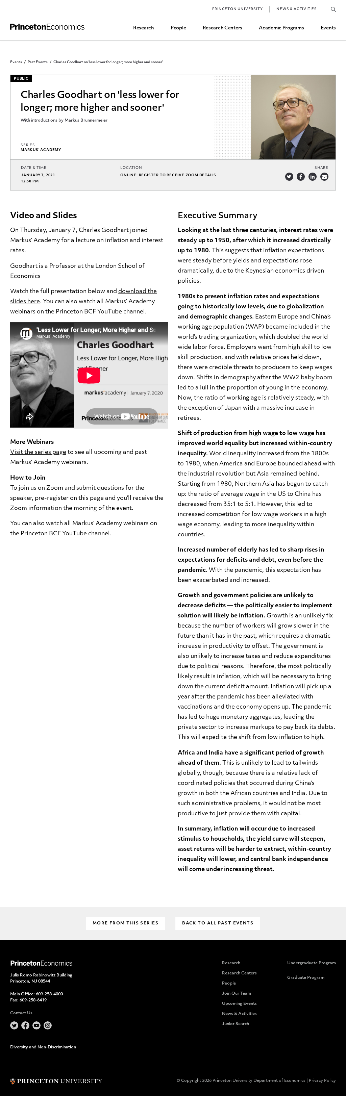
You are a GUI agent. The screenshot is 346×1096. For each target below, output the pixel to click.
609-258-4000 (49, 994)
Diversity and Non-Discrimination (43, 1047)
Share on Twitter (289, 177)
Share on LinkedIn (312, 177)
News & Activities (296, 9)
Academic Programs (281, 28)
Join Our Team (236, 994)
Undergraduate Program (311, 963)
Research (143, 28)
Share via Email (324, 177)
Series (28, 145)
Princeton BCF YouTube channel (100, 312)
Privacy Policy (322, 1081)
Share (321, 168)
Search (333, 9)
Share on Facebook (301, 177)
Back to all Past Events (217, 923)
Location (131, 168)
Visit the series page (38, 452)
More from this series (125, 923)
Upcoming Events (239, 1004)
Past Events (38, 62)
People (178, 28)
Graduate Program (305, 978)
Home (47, 27)
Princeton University (237, 9)
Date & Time (34, 168)
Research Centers (223, 28)
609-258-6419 (33, 1000)
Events (328, 28)
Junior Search (235, 1024)
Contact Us (21, 1013)
